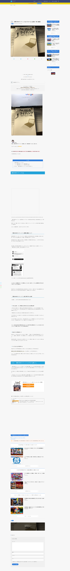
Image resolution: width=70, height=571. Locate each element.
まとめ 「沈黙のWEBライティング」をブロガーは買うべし (23, 166)
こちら (28, 75)
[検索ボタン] (58, 1)
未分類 (12, 23)
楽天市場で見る (28, 386)
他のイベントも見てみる (28, 516)
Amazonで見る (28, 384)
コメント (13, 541)
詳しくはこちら (39, 3)
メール (13, 555)
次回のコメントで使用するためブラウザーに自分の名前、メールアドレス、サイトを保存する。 (25, 561)
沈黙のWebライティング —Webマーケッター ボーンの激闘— (33, 382)
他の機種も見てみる (53, 47)
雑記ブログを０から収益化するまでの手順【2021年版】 (27, 400)
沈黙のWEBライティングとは (19, 162)
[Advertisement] (35, 12)
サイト (13, 558)
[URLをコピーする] (41, 59)
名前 (13, 552)
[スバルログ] (13, 1)
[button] (14, 59)
